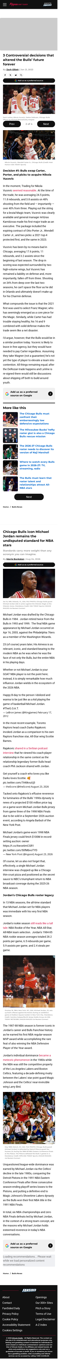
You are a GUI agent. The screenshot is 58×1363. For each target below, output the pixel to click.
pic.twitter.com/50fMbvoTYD (20, 850)
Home (6, 507)
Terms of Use (43, 1313)
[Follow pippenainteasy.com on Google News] (50, 394)
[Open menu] (5, 4)
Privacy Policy (10, 1313)
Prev (12, 124)
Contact (7, 1302)
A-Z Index (41, 1324)
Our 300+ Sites (44, 1302)
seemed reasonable (24, 190)
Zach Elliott (12, 69)
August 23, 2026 (40, 786)
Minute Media (17, 1338)
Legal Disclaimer (45, 1319)
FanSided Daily (11, 1308)
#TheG (7, 708)
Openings (41, 1297)
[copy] (21, 75)
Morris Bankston (15, 559)
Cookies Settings (12, 1330)
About (6, 1297)
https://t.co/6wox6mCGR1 (18, 845)
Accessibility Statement (16, 1324)
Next (46, 124)
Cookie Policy (10, 1319)
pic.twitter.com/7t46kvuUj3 (19, 782)
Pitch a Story (43, 1308)
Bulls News (17, 507)
